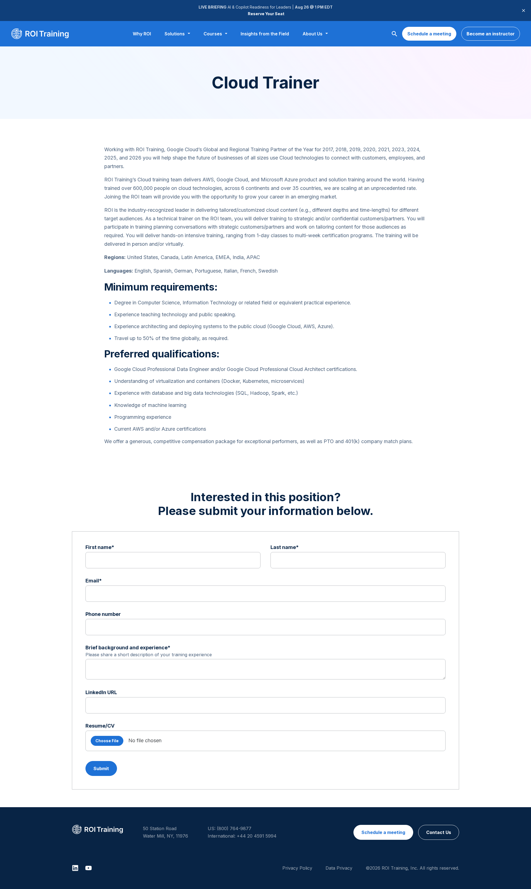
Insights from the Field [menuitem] (265, 33)
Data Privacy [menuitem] (339, 868)
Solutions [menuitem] (175, 33)
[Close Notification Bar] (523, 10)
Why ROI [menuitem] (142, 33)
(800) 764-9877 (234, 828)
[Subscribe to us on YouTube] (88, 868)
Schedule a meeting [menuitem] (383, 832)
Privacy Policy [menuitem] (297, 868)
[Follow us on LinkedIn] (75, 868)
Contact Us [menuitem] (438, 832)
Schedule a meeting (429, 33)
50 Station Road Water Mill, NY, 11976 (165, 832)
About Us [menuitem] (312, 33)
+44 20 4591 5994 (257, 836)
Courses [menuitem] (213, 33)
